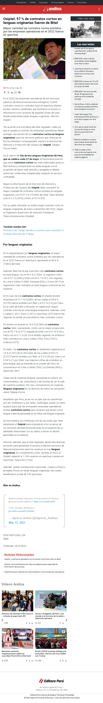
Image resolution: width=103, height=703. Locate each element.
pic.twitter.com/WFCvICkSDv (21, 511)
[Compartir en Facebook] (26, 622)
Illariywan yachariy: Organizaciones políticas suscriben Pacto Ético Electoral (16, 653)
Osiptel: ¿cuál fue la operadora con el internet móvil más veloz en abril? (32, 559)
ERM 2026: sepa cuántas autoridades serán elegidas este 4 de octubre (85, 61)
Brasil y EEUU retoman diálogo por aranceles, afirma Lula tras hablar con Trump (50, 653)
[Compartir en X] (29, 622)
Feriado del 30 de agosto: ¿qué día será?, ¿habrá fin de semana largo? (85, 50)
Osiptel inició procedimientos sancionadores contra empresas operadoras (34, 572)
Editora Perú (35, 695)
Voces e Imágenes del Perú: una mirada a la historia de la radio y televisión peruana (49, 616)
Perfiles (33, 3)
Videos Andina (13, 584)
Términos (60, 695)
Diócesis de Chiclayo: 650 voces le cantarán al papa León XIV (17, 615)
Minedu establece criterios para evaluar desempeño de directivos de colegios (85, 142)
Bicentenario (22, 3)
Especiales (43, 3)
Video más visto (86, 18)
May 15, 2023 (17, 522)
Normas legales (57, 3)
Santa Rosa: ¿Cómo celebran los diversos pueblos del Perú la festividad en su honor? (86, 106)
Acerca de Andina (48, 695)
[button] (2, 620)
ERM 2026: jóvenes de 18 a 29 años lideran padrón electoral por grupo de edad (86, 83)
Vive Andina (81, 3)
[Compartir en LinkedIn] (32, 622)
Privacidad (70, 695)
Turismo (70, 3)
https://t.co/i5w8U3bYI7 (44, 501)
